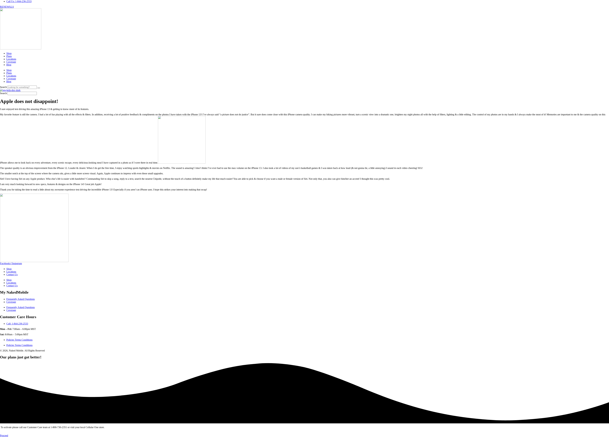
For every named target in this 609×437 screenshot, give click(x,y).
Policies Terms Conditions (19, 339)
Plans (9, 56)
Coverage (11, 62)
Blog (8, 64)
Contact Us (12, 274)
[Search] (38, 87)
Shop (9, 53)
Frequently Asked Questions (20, 299)
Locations (11, 59)
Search (3, 87)
